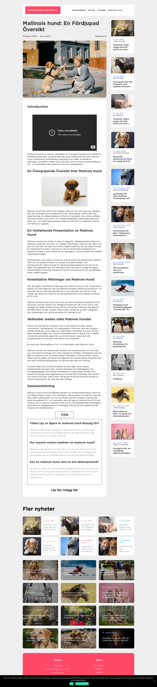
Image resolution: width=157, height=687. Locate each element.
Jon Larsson (45, 36)
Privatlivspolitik (82, 683)
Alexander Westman (121, 153)
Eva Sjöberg (118, 115)
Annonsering (79, 10)
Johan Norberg (119, 41)
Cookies (101, 10)
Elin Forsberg (118, 78)
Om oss (91, 10)
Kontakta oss (115, 10)
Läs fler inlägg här (64, 490)
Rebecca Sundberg (120, 190)
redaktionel (100, 36)
